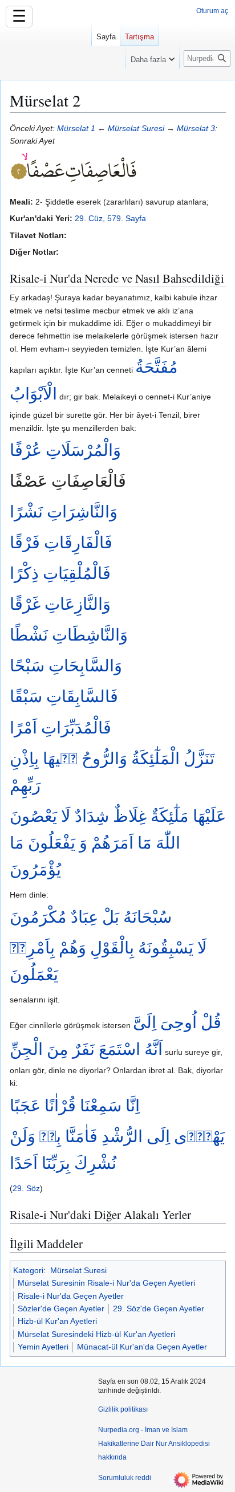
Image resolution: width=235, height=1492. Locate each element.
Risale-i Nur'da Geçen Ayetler (71, 1296)
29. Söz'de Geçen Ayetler (158, 1308)
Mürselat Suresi (136, 128)
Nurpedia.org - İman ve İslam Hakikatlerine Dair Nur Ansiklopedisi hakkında (154, 1443)
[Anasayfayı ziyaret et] (45, 45)
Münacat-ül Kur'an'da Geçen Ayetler (142, 1346)
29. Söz (26, 1188)
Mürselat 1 (76, 128)
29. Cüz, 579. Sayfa (110, 218)
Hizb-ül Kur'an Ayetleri (57, 1321)
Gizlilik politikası (123, 1409)
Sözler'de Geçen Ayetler (61, 1308)
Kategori (28, 1270)
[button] (152, 57)
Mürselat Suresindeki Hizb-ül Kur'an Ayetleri (96, 1334)
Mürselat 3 (196, 128)
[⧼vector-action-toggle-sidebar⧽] (45, 50)
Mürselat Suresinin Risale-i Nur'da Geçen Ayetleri (106, 1282)
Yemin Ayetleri (43, 1346)
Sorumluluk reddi (124, 1478)
